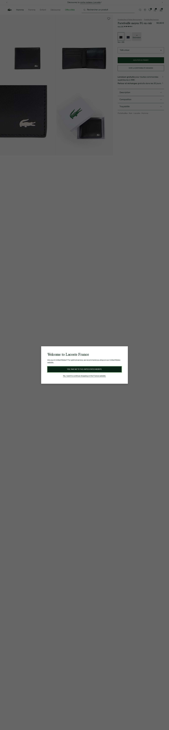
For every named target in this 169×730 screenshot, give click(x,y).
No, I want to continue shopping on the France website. (84, 376)
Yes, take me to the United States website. (84, 369)
